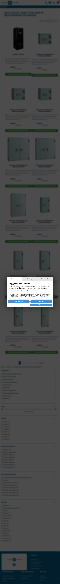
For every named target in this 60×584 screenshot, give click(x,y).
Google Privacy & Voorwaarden (38, 296)
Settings (30, 279)
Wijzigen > (41, 305)
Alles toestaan (19, 301)
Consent (14, 279)
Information (45, 279)
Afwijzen (41, 301)
